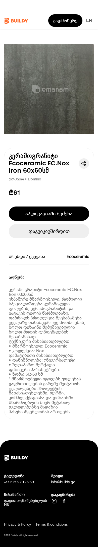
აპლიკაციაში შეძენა (49, 213)
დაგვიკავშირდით (49, 231)
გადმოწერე (65, 20)
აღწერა (17, 277)
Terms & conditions (51, 524)
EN (89, 20)
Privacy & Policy (17, 524)
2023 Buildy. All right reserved (21, 534)
